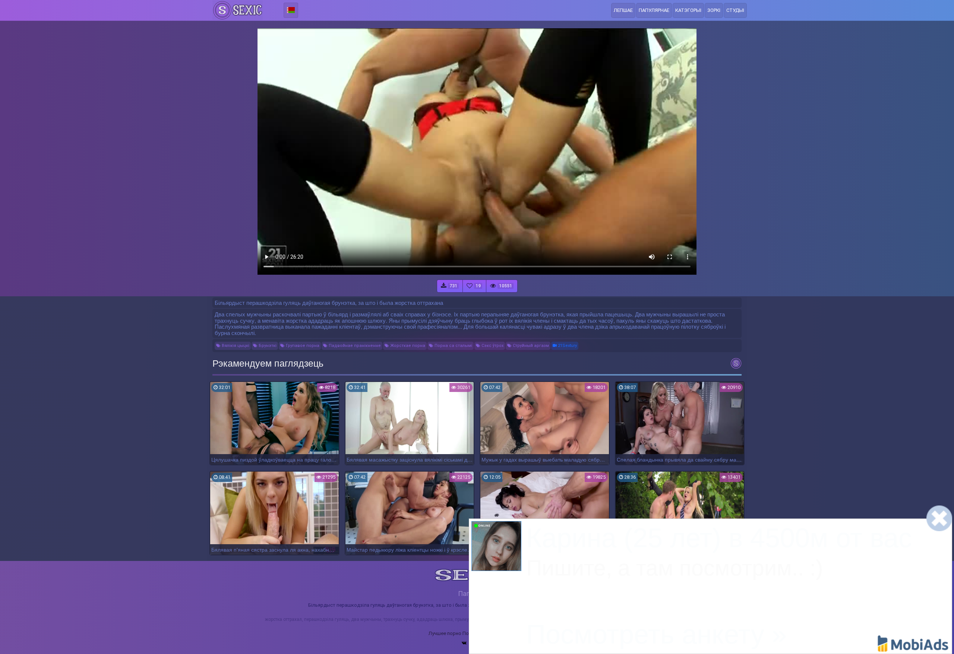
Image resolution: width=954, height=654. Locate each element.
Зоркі (713, 10)
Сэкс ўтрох (491, 345)
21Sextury (567, 345)
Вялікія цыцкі (235, 345)
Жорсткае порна (407, 345)
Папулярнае (654, 10)
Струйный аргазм (530, 345)
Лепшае (623, 10)
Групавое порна (302, 345)
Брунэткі (267, 345)
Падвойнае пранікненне (354, 345)
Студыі (735, 10)
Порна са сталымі (452, 345)
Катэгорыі (688, 10)
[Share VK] (464, 642)
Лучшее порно (445, 633)
